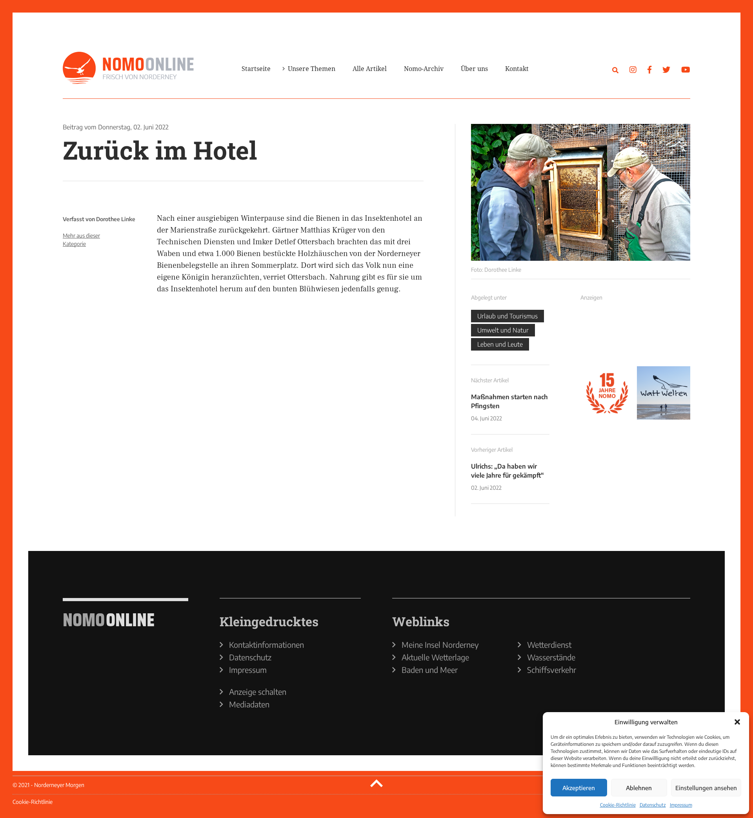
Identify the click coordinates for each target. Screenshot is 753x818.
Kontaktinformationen (266, 645)
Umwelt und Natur (503, 330)
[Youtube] (685, 69)
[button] (737, 722)
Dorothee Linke (115, 219)
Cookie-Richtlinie (618, 805)
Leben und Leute (500, 344)
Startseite (256, 68)
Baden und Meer (430, 670)
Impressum (681, 805)
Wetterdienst (549, 645)
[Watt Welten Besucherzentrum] (663, 393)
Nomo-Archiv (424, 68)
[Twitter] (666, 69)
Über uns (474, 68)
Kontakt (517, 68)
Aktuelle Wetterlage (435, 657)
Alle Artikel (370, 68)
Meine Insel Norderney (440, 645)
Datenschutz (653, 805)
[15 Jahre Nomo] (607, 393)
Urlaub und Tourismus (507, 316)
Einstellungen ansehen (706, 787)
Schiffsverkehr (551, 670)
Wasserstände (551, 657)
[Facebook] (649, 69)
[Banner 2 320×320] (663, 336)
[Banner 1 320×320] (607, 336)
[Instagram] (633, 69)
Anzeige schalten (257, 692)
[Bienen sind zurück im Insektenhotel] (580, 192)
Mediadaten (249, 704)
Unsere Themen (311, 68)
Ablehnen (639, 787)
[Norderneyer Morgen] (128, 68)
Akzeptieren (578, 787)
